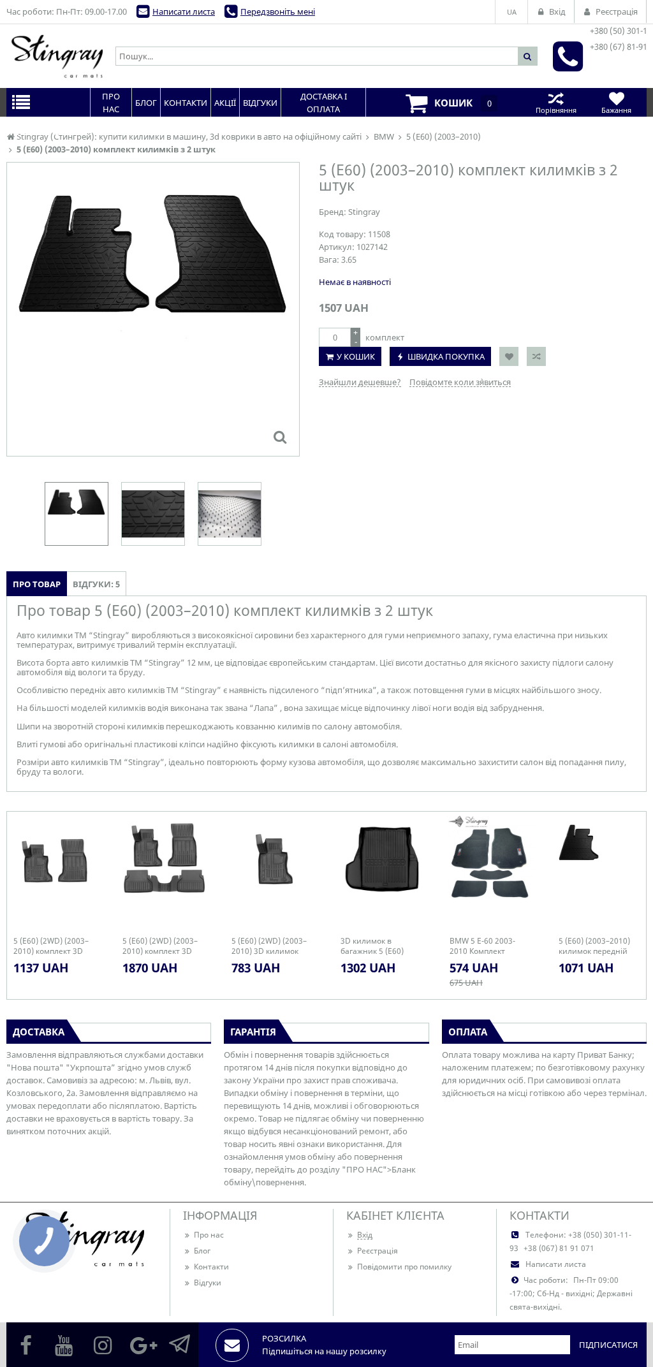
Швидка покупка (446, 356)
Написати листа (183, 11)
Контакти (211, 1266)
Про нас (209, 1234)
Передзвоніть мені (277, 11)
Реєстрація (377, 1250)
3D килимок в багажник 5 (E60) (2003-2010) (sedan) (377, 946)
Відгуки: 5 (96, 584)
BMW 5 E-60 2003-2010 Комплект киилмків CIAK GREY (487, 946)
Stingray (364, 211)
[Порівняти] (536, 356)
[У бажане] (508, 356)
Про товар (37, 584)
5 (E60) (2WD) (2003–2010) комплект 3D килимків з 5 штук (160, 946)
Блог (202, 1250)
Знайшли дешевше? (360, 382)
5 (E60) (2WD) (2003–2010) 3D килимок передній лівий (269, 946)
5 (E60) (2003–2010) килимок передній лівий (594, 946)
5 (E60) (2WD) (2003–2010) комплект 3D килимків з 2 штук (51, 946)
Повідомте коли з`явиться (460, 382)
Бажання (616, 110)
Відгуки (207, 1282)
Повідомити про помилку (404, 1266)
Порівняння (556, 110)
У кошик (356, 356)
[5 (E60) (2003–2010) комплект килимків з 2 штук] (280, 437)
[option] (153, 309)
